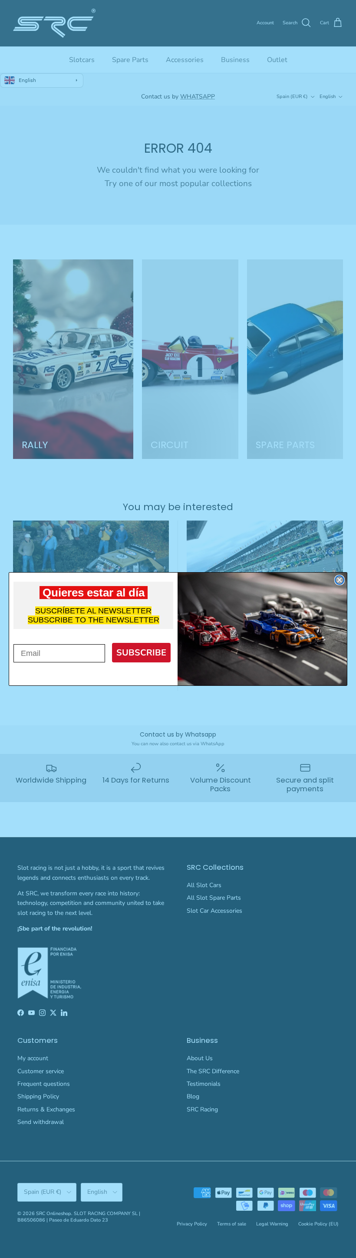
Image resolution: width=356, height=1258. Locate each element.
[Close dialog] (339, 580)
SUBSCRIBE (141, 652)
